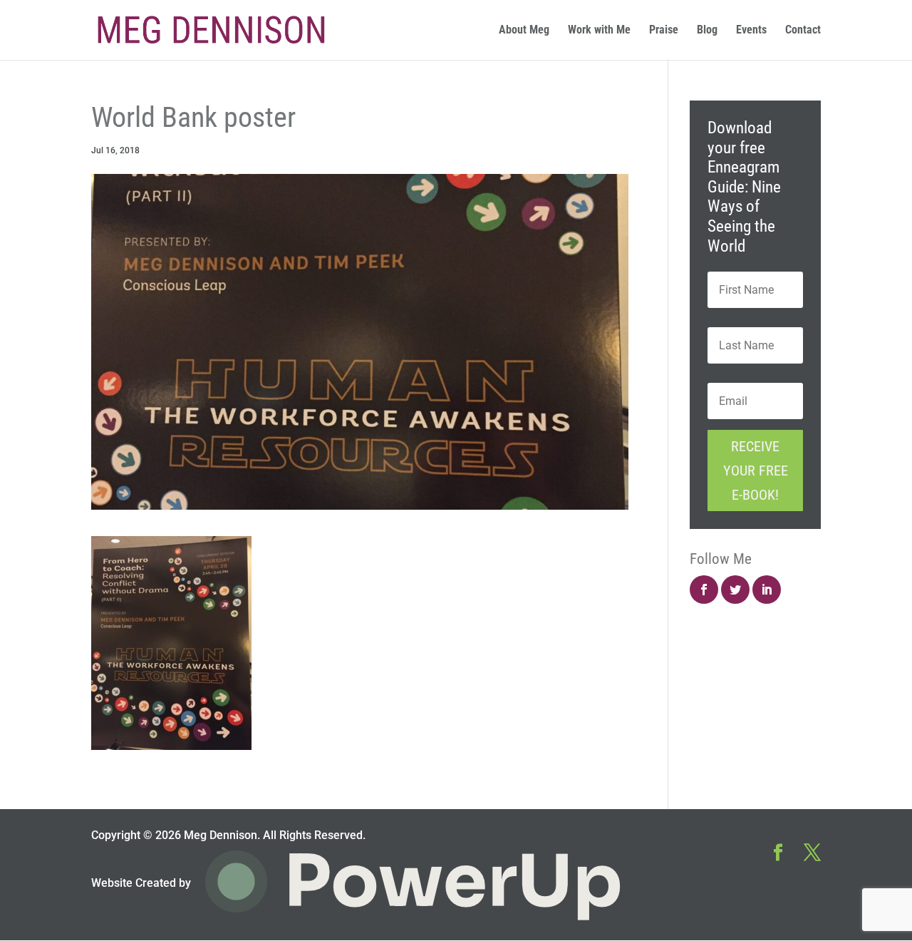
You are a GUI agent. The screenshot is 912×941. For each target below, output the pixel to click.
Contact (803, 30)
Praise (663, 30)
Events (751, 30)
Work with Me (599, 30)
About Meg (524, 30)
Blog (707, 30)
